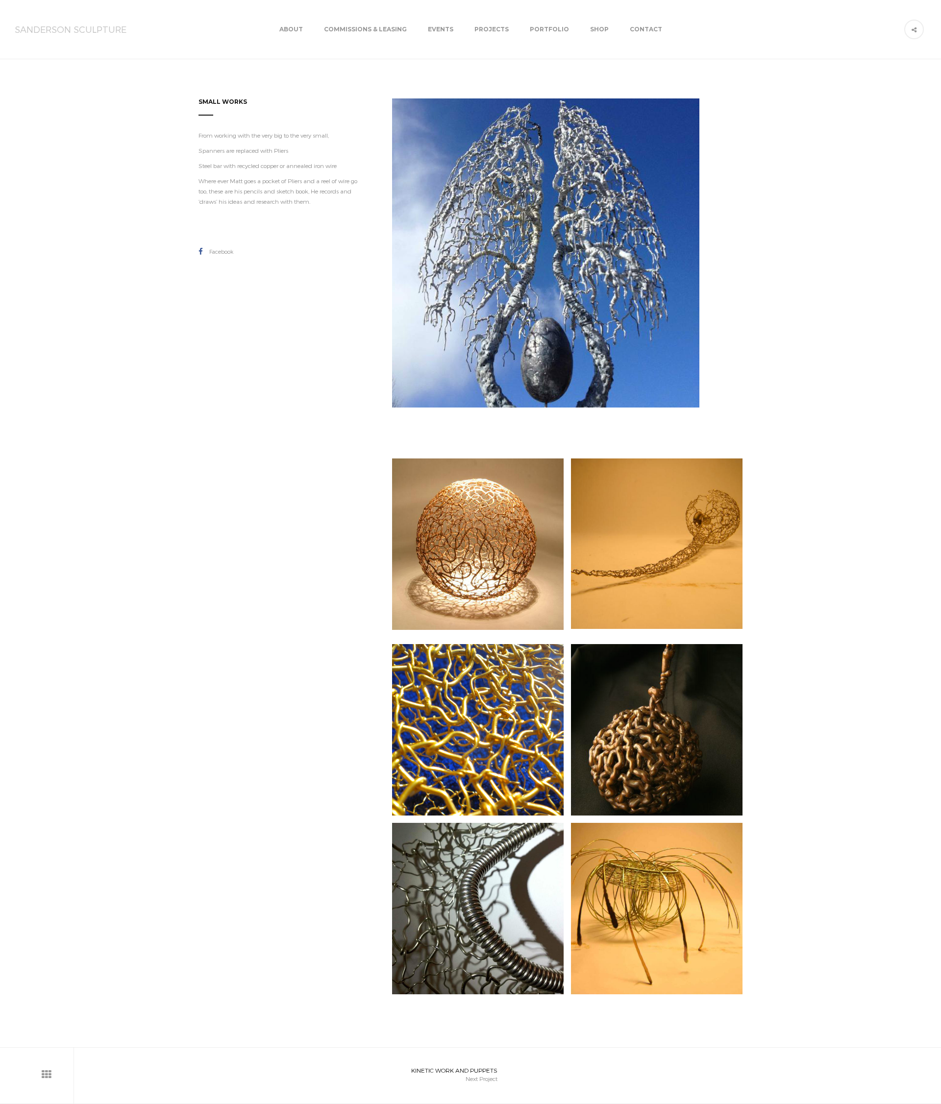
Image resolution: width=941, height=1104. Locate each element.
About (291, 29)
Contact (646, 29)
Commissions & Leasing (365, 29)
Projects (491, 29)
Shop (599, 29)
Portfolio (549, 29)
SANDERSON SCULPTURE (70, 29)
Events (440, 29)
